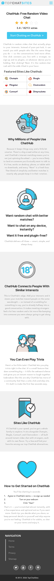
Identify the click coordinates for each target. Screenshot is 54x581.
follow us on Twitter (16, 567)
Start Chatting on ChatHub (27, 35)
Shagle (36, 79)
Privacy (12, 553)
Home (11, 541)
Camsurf (13, 92)
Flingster (13, 85)
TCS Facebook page (30, 567)
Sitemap (13, 559)
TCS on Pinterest (38, 567)
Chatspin (13, 79)
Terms (11, 547)
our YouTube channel (23, 567)
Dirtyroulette (39, 92)
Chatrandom (39, 85)
